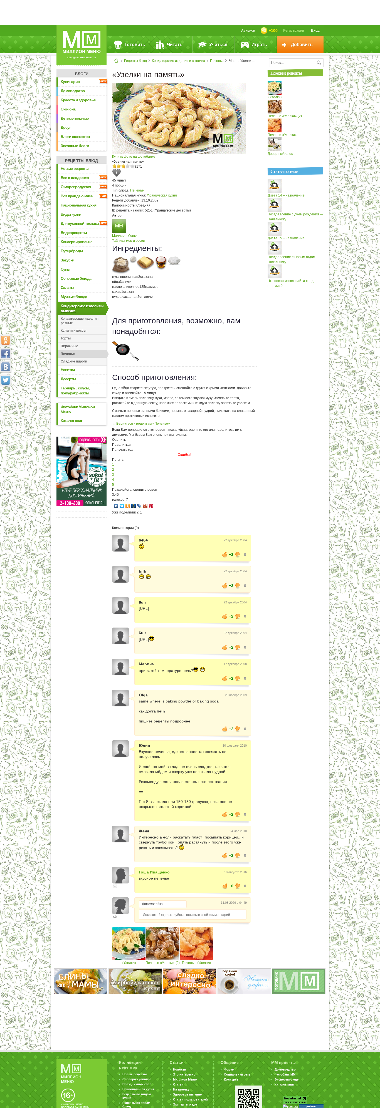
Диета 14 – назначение (286, 195)
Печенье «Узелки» (196, 963)
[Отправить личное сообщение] (115, 886)
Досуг (66, 127)
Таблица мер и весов (128, 241)
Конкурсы (231, 1079)
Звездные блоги (75, 145)
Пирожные (69, 346)
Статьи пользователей (190, 1099)
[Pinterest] (151, 506)
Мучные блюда (74, 296)
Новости (179, 1069)
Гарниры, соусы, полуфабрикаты (75, 390)
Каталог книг (71, 420)
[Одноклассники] (128, 506)
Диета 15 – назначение (286, 238)
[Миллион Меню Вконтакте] (5, 366)
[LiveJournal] (139, 506)
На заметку (181, 1089)
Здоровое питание (187, 1094)
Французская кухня (162, 195)
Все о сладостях (75, 177)
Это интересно (184, 1074)
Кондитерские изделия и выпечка (178, 61)
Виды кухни (71, 214)
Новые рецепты (74, 168)
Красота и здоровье (78, 100)
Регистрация (293, 30)
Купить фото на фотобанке (133, 156)
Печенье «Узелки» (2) (162, 963)
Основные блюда (76, 278)
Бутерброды (72, 251)
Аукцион (248, 30)
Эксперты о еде (185, 1104)
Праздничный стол (136, 1084)
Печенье (217, 61)
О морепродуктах (76, 187)
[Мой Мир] (134, 506)
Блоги (81, 74)
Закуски (67, 260)
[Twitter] (122, 506)
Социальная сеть (237, 1074)
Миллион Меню (124, 236)
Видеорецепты (74, 232)
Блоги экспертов (75, 136)
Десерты (68, 379)
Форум (229, 1069)
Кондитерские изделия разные (79, 321)
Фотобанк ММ (285, 1074)
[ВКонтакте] (116, 506)
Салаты (67, 287)
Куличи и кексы (73, 331)
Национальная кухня (78, 205)
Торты (66, 338)
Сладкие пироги (74, 361)
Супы (65, 269)
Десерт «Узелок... (281, 154)
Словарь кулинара (136, 1079)
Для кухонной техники (80, 223)
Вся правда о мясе (77, 196)
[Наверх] (5, 404)
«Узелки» (129, 963)
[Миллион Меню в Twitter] (5, 380)
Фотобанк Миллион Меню (78, 409)
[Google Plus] (145, 506)
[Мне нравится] (224, 554)
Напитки (68, 369)
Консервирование (76, 242)
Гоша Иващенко (154, 872)
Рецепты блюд (135, 61)
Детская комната (75, 118)
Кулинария (70, 81)
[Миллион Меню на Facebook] (5, 353)
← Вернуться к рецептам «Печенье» (141, 423)
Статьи (178, 1084)
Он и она (68, 109)
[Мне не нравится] (238, 554)
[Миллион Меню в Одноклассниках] (5, 340)
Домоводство (73, 91)
